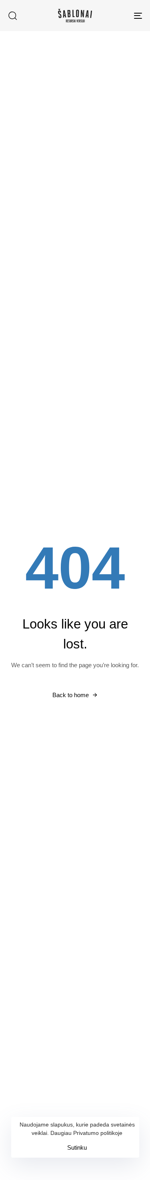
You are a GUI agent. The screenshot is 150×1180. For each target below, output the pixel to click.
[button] (12, 15)
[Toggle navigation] (119, 15)
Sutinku (77, 1147)
